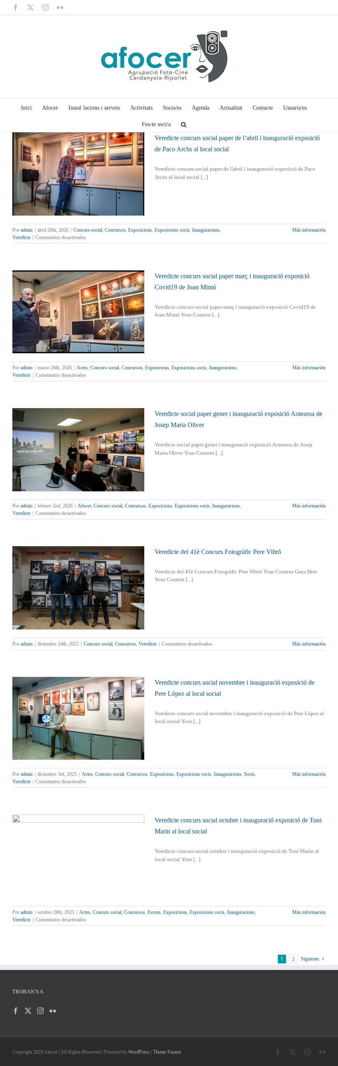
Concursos (115, 230)
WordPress (139, 1052)
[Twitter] (28, 1010)
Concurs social (87, 230)
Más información (309, 230)
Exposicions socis (172, 230)
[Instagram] (40, 1010)
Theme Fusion (167, 1052)
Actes (82, 368)
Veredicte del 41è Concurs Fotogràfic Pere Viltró (218, 551)
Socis (249, 774)
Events (154, 912)
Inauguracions (206, 230)
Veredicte (21, 237)
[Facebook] (15, 1010)
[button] (183, 123)
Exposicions (140, 230)
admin (27, 230)
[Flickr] (52, 1010)
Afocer (84, 506)
